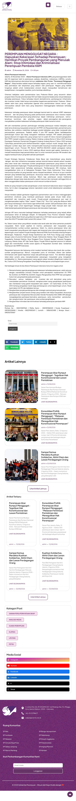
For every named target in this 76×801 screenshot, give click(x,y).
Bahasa (59, 6)
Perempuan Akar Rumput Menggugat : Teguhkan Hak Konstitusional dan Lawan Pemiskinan (54, 376)
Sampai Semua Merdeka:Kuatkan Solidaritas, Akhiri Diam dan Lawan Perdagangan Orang (54, 456)
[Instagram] (8, 660)
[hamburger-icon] (69, 6)
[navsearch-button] (47, 6)
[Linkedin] (8, 677)
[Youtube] (8, 665)
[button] (12, 342)
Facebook (14, 672)
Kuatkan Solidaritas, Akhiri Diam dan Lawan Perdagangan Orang (53, 555)
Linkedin (13, 677)
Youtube (13, 666)
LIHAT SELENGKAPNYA (49, 402)
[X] (8, 683)
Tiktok (12, 689)
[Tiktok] (8, 689)
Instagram (14, 660)
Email (9, 320)
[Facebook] (8, 671)
